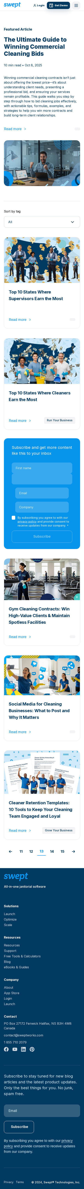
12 (31, 851)
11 (21, 851)
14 (52, 851)
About (8, 987)
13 (42, 851)
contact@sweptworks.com (23, 1035)
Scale (8, 925)
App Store (11, 993)
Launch (9, 914)
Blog (7, 962)
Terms (20, 1182)
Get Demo (61, 5)
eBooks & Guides (16, 967)
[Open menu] (76, 5)
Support (10, 951)
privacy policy (27, 521)
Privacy (8, 1182)
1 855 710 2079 (15, 1042)
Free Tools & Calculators (22, 956)
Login (41, 5)
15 (62, 851)
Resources (12, 945)
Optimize (10, 919)
